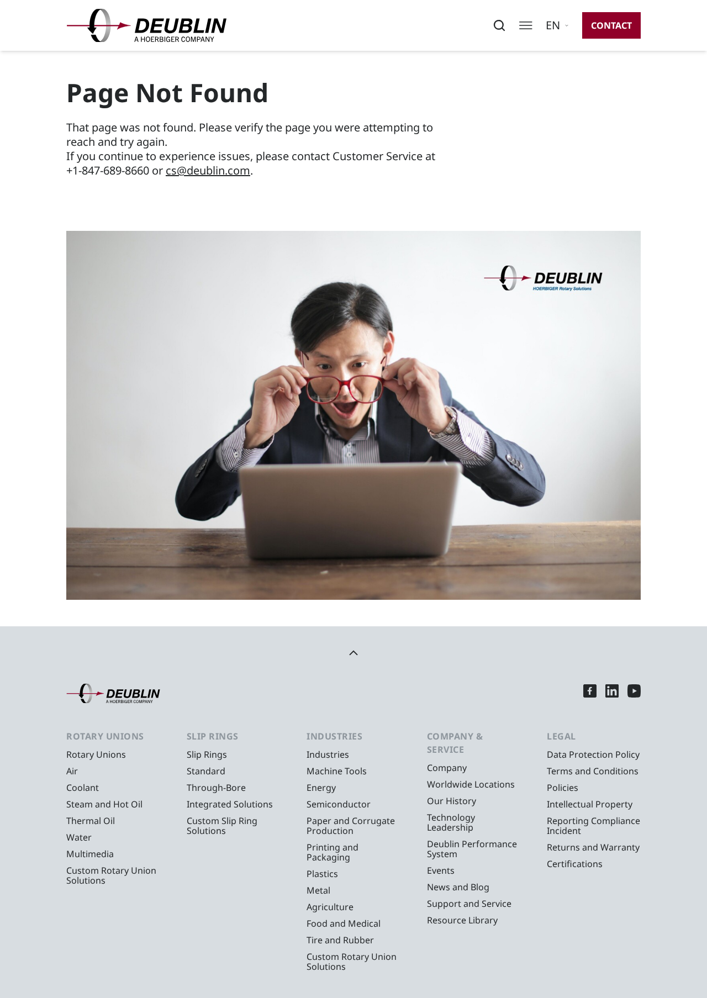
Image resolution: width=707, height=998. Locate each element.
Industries (328, 754)
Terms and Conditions (593, 771)
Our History (451, 801)
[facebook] (590, 693)
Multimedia (90, 854)
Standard (206, 771)
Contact (611, 25)
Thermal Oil (90, 821)
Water (79, 837)
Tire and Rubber (340, 940)
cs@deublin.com (208, 170)
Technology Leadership (451, 822)
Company (447, 768)
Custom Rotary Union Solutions (111, 875)
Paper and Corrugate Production (351, 826)
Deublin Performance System (472, 849)
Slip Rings (207, 754)
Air (72, 771)
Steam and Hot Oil (104, 804)
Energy (321, 788)
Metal (318, 890)
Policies (562, 788)
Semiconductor (339, 804)
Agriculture (330, 907)
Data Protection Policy (593, 754)
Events (441, 870)
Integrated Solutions (230, 804)
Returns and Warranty (593, 847)
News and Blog (458, 887)
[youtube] (634, 693)
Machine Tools (337, 771)
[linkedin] (612, 693)
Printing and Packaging (332, 852)
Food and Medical (344, 923)
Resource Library (462, 920)
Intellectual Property (589, 804)
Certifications (575, 864)
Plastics (322, 874)
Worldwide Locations (471, 784)
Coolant (82, 788)
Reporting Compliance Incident (593, 826)
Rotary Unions (96, 754)
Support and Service (469, 904)
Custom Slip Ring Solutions (222, 826)
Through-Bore (216, 788)
